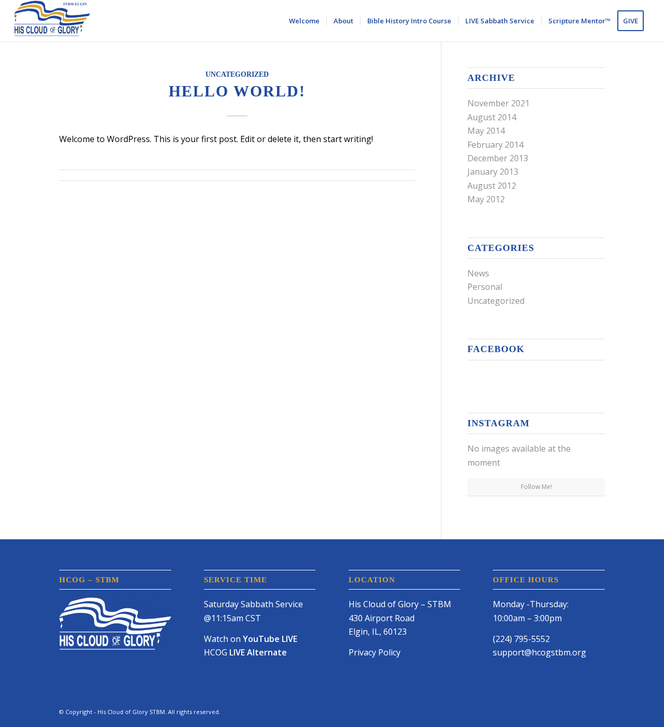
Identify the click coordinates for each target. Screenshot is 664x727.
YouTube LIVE (270, 639)
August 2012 (491, 185)
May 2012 (486, 199)
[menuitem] (304, 20)
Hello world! (237, 91)
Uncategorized (237, 74)
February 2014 (495, 144)
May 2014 (486, 130)
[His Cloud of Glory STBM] (51, 20)
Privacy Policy (374, 652)
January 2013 (492, 171)
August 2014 (491, 117)
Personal (484, 286)
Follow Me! (536, 486)
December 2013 (497, 158)
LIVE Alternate (258, 652)
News (478, 273)
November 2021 (498, 103)
